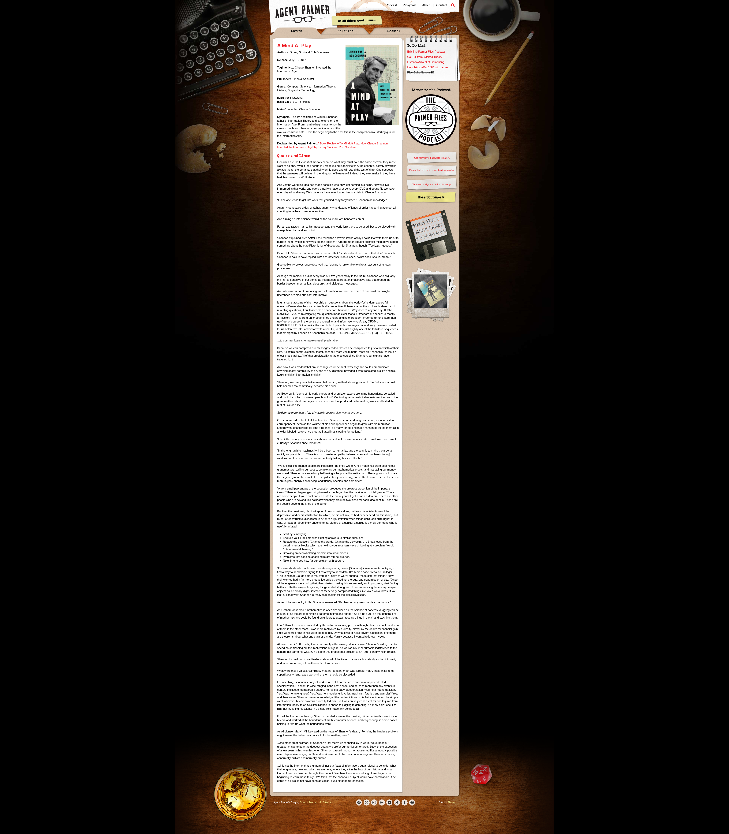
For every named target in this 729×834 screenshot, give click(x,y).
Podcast (391, 5)
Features (345, 31)
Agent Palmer (302, 14)
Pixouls (451, 802)
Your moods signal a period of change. (432, 184)
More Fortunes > (431, 197)
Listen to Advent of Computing (425, 62)
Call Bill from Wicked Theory (424, 56)
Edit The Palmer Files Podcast (426, 51)
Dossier (394, 31)
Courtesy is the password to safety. (432, 158)
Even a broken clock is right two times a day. (431, 170)
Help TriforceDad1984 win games (427, 67)
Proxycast (409, 5)
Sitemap (327, 802)
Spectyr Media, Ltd (310, 802)
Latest (297, 31)
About (426, 5)
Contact (441, 5)
